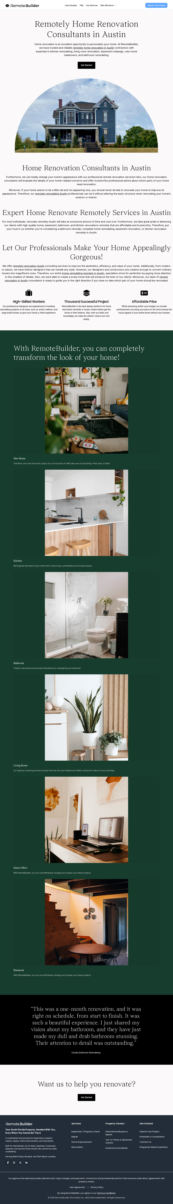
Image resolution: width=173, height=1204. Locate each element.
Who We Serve (107, 5)
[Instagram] (14, 1162)
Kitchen (18, 560)
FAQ (81, 5)
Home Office (20, 867)
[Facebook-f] (7, 1162)
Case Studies (71, 5)
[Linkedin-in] (26, 1162)
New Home (19, 458)
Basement (19, 970)
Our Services (92, 5)
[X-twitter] (20, 1162)
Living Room (21, 765)
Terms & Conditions (106, 1193)
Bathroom (19, 663)
